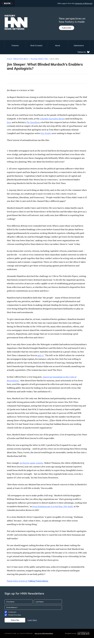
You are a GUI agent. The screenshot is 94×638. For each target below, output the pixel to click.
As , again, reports (31, 463)
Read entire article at (27, 581)
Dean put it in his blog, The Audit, (52, 506)
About (57, 45)
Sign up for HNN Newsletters (44, 633)
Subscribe (66, 27)
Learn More (32, 620)
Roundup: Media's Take (39, 59)
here (9, 122)
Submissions (79, 45)
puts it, (41, 355)
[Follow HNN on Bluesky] (88, 52)
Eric (46, 133)
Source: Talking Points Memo (17, 59)
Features (15, 45)
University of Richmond (83, 3)
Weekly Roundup (14, 615)
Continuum (12, 612)
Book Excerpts (36, 45)
